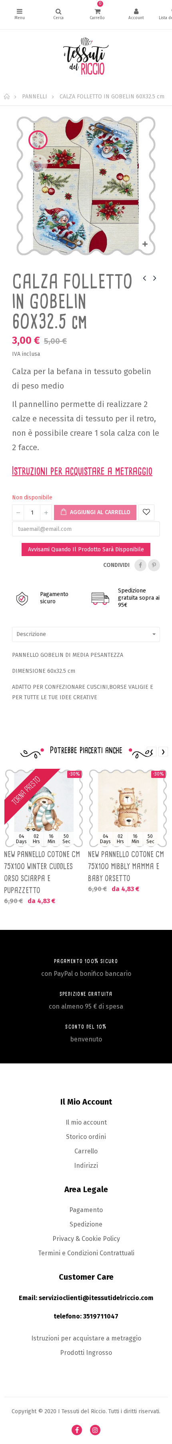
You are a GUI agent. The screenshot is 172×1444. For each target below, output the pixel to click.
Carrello (86, 1151)
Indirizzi (86, 1165)
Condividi (140, 565)
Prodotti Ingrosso (86, 1352)
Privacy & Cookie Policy (86, 1239)
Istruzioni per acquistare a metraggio (86, 1338)
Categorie (19, 14)
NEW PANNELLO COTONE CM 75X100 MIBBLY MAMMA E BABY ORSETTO (126, 866)
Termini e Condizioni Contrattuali (86, 1253)
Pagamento (86, 1210)
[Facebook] (77, 1430)
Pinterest (154, 565)
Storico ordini (86, 1137)
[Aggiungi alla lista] (146, 513)
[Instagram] (95, 1430)
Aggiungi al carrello (99, 512)
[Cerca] (58, 14)
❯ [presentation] (163, 751)
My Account (136, 14)
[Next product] (155, 278)
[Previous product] (144, 278)
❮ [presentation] (152, 751)
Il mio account (86, 1122)
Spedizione (86, 1224)
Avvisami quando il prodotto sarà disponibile (86, 549)
